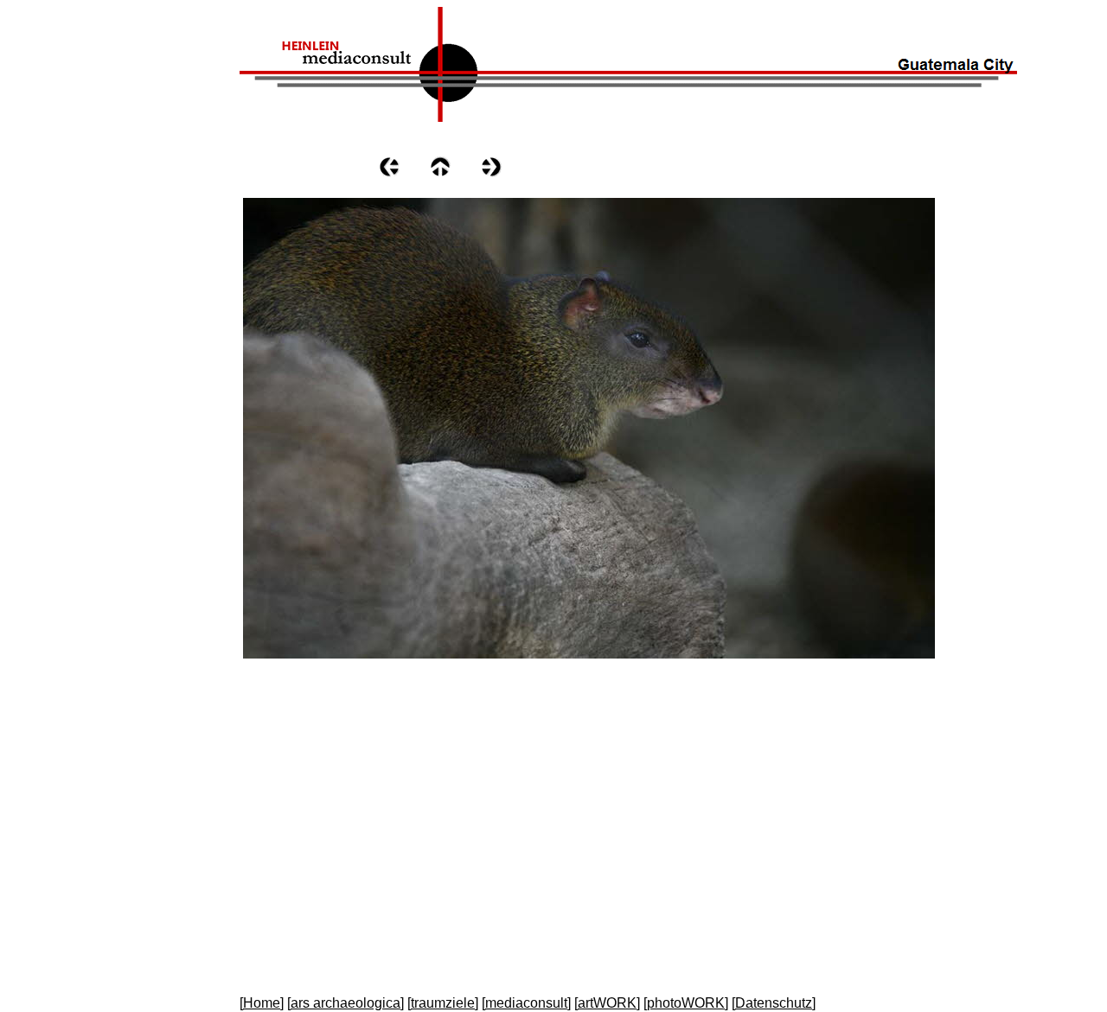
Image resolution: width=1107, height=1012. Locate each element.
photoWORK (686, 1003)
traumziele (443, 1003)
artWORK (607, 1003)
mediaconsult (526, 1003)
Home (261, 1003)
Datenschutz (773, 1003)
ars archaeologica (345, 1003)
